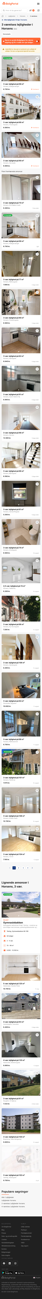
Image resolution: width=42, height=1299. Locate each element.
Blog (3, 1230)
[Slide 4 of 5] (22, 79)
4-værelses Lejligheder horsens (13, 1207)
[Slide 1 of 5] (18, 79)
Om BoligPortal (6, 1227)
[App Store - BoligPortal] (20, 1273)
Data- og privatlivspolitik (9, 1236)
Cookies (4, 1239)
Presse (4, 1233)
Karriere (4, 1249)
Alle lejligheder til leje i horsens (15, 20)
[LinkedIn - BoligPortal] (9, 1263)
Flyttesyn (24, 1230)
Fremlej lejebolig (26, 1236)
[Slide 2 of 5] (19, 79)
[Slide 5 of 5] (23, 79)
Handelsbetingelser (8, 1242)
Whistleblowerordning (8, 1246)
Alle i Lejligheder (8, 1197)
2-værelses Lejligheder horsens (13, 1203)
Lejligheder (11, 16)
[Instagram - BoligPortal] (15, 1263)
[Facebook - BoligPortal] (4, 1263)
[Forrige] (9, 867)
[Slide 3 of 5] (21, 79)
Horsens (22, 16)
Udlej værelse (25, 1227)
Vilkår (23, 1242)
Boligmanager (6, 1252)
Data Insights (6, 1255)
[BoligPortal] (10, 3)
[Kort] (38, 10)
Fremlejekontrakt (26, 1233)
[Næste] (32, 867)
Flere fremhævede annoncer (12, 171)
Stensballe (6, 34)
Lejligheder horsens (9, 1200)
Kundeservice (25, 1239)
